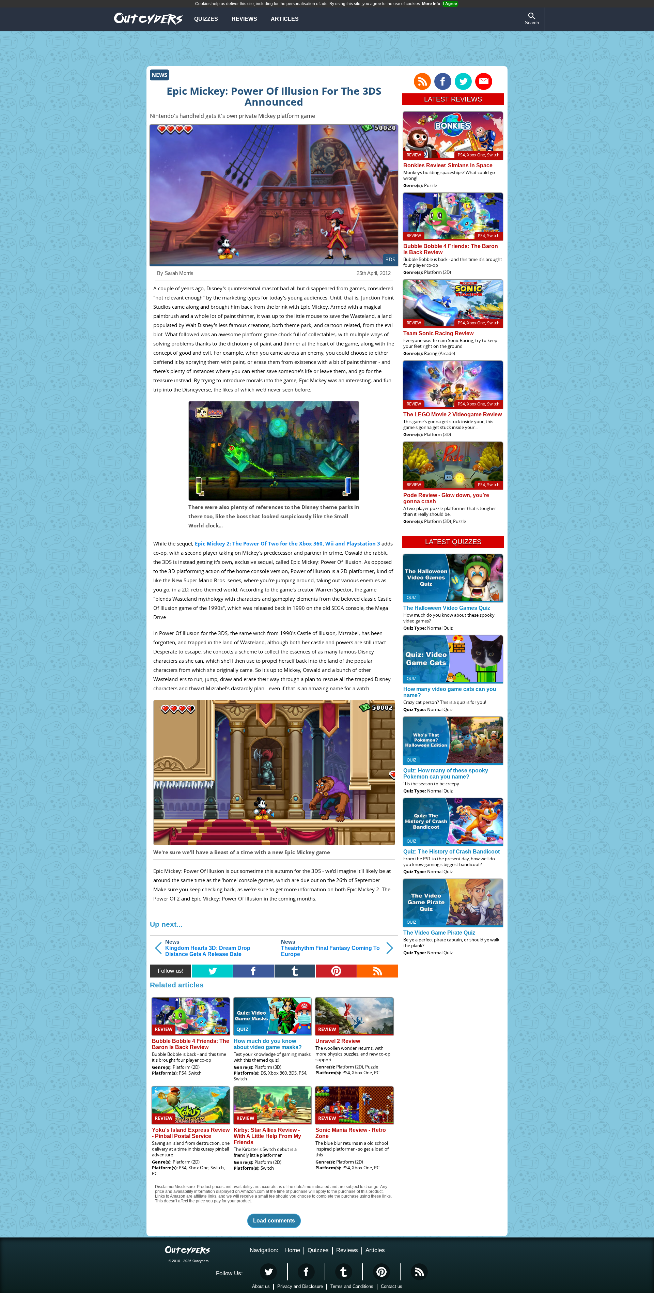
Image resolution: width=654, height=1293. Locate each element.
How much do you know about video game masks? (268, 1044)
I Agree (450, 3)
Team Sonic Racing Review (438, 333)
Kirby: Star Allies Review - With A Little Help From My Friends (267, 1136)
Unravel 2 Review (337, 1041)
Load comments (274, 1220)
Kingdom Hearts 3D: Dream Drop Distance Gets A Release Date (207, 948)
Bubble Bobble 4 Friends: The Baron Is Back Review (190, 1044)
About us (261, 1286)
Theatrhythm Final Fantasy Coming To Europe (330, 948)
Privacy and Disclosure (300, 1286)
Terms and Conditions (351, 1286)
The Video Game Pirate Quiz (439, 933)
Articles (285, 19)
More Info (431, 3)
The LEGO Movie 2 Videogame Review (452, 414)
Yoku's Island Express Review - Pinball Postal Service (191, 1133)
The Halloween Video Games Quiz (446, 608)
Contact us (391, 1286)
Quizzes (206, 19)
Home (292, 1250)
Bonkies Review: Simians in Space (448, 165)
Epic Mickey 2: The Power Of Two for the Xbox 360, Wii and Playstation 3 (287, 543)
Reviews (244, 19)
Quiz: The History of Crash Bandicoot (451, 852)
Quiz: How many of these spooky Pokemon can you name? (445, 774)
